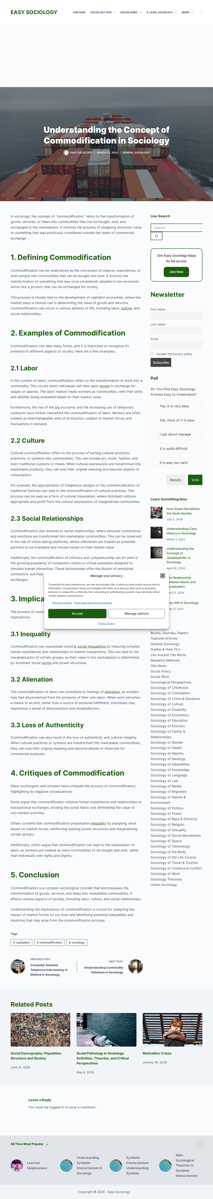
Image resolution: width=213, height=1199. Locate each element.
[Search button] (156, 236)
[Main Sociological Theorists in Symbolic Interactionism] (165, 1165)
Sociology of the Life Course (173, 857)
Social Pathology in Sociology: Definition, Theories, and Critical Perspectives (103, 1058)
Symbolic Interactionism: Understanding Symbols (137, 1165)
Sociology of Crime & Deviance (175, 699)
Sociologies (128, 12)
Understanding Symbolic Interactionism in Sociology (89, 1165)
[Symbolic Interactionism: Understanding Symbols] (116, 1165)
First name (158, 309)
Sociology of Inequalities (170, 764)
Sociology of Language (169, 775)
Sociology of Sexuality (168, 830)
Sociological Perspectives (171, 682)
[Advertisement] (106, 56)
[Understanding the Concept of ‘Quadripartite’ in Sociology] (156, 552)
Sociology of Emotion (168, 726)
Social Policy (161, 671)
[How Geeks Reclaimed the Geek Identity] (156, 513)
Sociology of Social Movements (176, 835)
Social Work (160, 677)
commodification (49, 942)
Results (175, 480)
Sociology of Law (164, 781)
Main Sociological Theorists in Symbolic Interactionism (187, 1165)
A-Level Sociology (159, 12)
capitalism (21, 942)
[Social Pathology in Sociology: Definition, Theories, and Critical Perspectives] (106, 1030)
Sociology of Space (166, 841)
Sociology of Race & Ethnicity (174, 819)
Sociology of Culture (167, 704)
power (105, 386)
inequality (98, 823)
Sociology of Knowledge (170, 770)
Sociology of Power (166, 813)
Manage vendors (62, 602)
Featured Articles (164, 638)
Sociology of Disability (168, 710)
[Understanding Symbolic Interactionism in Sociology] (66, 1165)
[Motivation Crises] (172, 1030)
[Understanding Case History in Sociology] (156, 533)
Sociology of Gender (167, 742)
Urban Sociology (164, 885)
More (185, 12)
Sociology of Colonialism (170, 693)
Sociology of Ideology (168, 759)
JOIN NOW (79, 12)
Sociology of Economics (170, 715)
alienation (112, 692)
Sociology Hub (100, 12)
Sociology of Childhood (169, 688)
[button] (163, 576)
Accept (77, 613)
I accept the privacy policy (174, 354)
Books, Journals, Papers (169, 633)
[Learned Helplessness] (17, 1165)
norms (46, 663)
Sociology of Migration (169, 791)
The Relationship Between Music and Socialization (181, 582)
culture (126, 308)
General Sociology (136, 152)
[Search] (201, 12)
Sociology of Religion (167, 824)
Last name (158, 324)
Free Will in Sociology (182, 603)
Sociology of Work (165, 874)
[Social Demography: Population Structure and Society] (40, 1030)
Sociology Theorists (166, 879)
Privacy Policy (106, 623)
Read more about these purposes (93, 602)
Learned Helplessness (37, 1165)
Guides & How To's (165, 649)
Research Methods (165, 660)
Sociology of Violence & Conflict (176, 868)
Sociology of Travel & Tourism (174, 863)
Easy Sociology (34, 12)
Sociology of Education (169, 720)
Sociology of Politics (167, 808)
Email (154, 339)
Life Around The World (168, 655)
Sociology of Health (166, 748)
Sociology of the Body (168, 852)
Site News (158, 666)
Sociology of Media (166, 786)
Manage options (137, 613)
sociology (77, 942)
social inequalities (91, 646)
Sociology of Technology (170, 846)
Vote (195, 480)
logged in (56, 1107)
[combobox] (176, 228)
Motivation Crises (157, 1053)
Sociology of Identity (167, 753)
